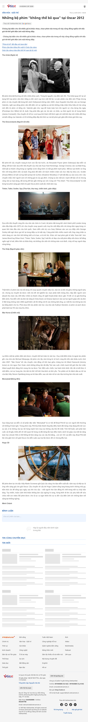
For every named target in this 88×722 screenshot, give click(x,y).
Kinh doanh (6, 650)
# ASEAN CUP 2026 (26, 6)
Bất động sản (24, 663)
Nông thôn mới (47, 650)
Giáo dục (5, 663)
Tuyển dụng (67, 713)
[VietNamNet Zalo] (75, 705)
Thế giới (5, 667)
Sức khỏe (22, 646)
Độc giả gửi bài (77, 709)
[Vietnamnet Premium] (8, 638)
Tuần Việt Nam (47, 637)
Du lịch (21, 659)
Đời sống (22, 637)
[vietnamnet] (11, 8)
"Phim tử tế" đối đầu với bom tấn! (14, 44)
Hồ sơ (44, 667)
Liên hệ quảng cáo (56, 676)
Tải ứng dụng (58, 709)
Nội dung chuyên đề (49, 659)
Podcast (68, 650)
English (45, 663)
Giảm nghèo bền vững (50, 646)
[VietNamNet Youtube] (66, 705)
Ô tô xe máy (23, 654)
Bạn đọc (22, 667)
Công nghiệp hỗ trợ (49, 641)
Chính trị (5, 641)
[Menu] (3, 6)
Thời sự (5, 646)
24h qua (68, 654)
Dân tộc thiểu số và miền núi (52, 654)
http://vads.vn (60, 690)
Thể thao (5, 659)
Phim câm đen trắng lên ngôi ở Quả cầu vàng (19, 47)
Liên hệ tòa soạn (25, 688)
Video (67, 641)
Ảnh (66, 637)
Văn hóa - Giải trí (10, 13)
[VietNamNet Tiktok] (70, 705)
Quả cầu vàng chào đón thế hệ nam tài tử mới (19, 50)
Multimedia (69, 646)
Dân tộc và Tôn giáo (9, 654)
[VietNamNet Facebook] (61, 705)
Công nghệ (23, 650)
